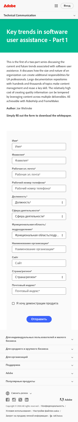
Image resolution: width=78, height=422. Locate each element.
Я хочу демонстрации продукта (37, 303)
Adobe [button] (9, 373)
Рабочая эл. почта (23, 168)
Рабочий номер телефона (28, 182)
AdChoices (58, 416)
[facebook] (7, 400)
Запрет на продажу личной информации (27, 416)
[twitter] (20, 400)
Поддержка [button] (13, 365)
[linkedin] (26, 400)
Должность (19, 196)
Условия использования (18, 411)
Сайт (15, 257)
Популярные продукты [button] (20, 381)
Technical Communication (20, 15)
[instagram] (14, 400)
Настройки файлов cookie (46, 411)
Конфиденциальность (52, 406)
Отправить (39, 319)
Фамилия (18, 154)
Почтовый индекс (23, 285)
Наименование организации (30, 243)
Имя (14, 140)
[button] (56, 6)
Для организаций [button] (17, 357)
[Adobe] (9, 5)
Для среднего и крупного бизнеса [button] (27, 348)
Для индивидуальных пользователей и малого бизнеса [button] (36, 339)
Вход (67, 5)
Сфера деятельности (25, 210)
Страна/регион (21, 271)
